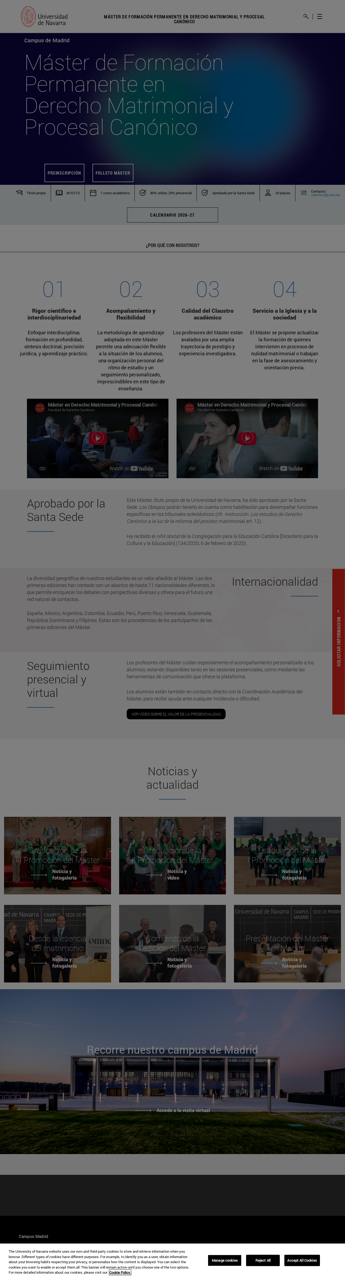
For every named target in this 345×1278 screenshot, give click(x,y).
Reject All (263, 1260)
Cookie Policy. (120, 1272)
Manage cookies (225, 1260)
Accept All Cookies (302, 1260)
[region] (172, 1261)
